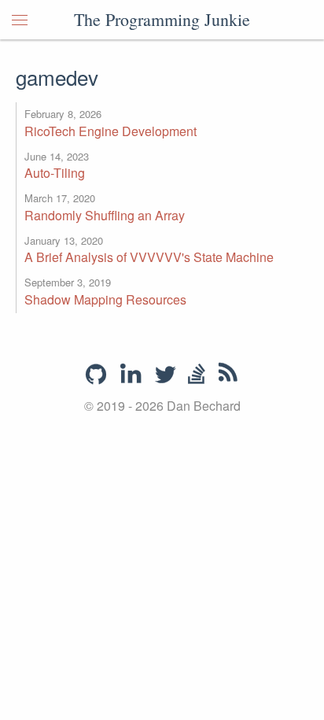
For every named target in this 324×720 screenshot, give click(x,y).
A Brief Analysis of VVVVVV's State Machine (149, 257)
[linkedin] (130, 375)
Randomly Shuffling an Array (104, 215)
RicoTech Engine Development (110, 131)
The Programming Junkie (162, 19)
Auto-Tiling (54, 173)
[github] (96, 374)
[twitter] (165, 375)
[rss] (228, 375)
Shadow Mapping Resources (105, 299)
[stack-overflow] (196, 375)
